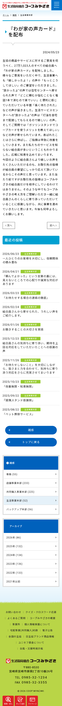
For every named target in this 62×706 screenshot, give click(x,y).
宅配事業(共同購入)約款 (24, 630)
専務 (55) (11, 474)
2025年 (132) (14, 546)
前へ (52, 225)
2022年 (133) (14, 572)
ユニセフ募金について (31, 642)
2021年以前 (13, 581)
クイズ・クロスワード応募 (40, 612)
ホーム (6, 15)
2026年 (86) (13, 537)
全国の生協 (15, 636)
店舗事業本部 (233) (17, 483)
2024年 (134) (14, 555)
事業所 (16, 624)
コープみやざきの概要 (42, 618)
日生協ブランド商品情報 (40, 636)
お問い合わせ (13, 612)
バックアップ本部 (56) (19, 509)
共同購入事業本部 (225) (20, 491)
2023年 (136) (14, 563)
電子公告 (47, 630)
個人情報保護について (37, 624)
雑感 (15, 15)
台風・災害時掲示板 (31, 648)
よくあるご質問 (16, 618)
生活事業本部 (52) (17, 500)
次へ (9, 225)
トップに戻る (31, 442)
